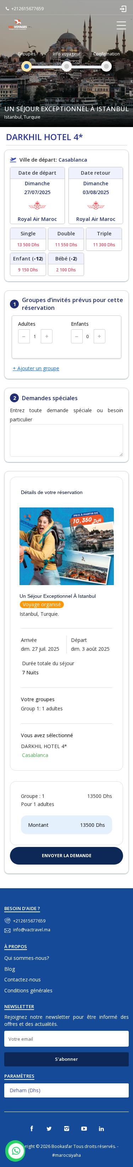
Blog (9, 969)
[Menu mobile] (121, 26)
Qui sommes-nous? (26, 958)
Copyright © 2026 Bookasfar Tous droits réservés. (65, 1146)
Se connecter (123, 8)
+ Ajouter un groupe (36, 368)
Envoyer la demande (67, 856)
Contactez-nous (22, 979)
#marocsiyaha (66, 1155)
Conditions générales (28, 990)
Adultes (26, 323)
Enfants (80, 323)
